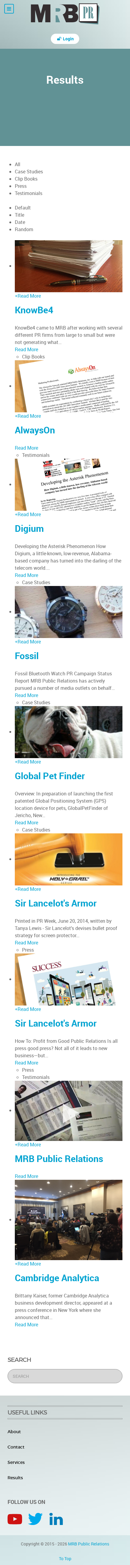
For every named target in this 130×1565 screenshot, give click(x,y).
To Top (65, 1558)
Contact (16, 1447)
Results (15, 1477)
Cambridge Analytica (57, 1278)
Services (16, 1462)
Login (68, 39)
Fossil (27, 655)
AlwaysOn (35, 430)
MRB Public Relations (59, 1158)
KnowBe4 (34, 310)
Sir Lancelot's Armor (56, 903)
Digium (29, 528)
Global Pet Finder (50, 776)
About (14, 1431)
